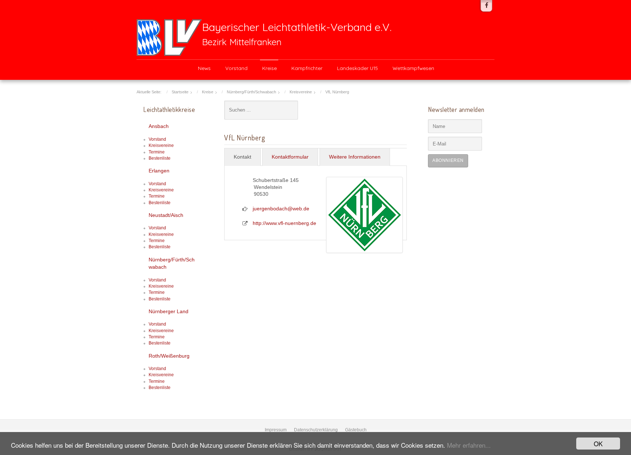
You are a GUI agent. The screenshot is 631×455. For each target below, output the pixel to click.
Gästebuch (356, 429)
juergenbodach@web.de (281, 208)
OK (598, 443)
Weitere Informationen (354, 157)
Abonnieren (448, 160)
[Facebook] (486, 6)
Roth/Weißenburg (169, 356)
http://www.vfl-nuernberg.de (284, 223)
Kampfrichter (306, 68)
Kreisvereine (161, 145)
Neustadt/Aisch (166, 215)
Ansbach (159, 126)
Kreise (269, 68)
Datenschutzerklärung (316, 429)
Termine (157, 152)
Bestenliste (160, 158)
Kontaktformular (290, 157)
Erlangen (159, 171)
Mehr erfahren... (469, 445)
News (204, 68)
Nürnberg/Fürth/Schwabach (172, 263)
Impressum (276, 429)
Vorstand (236, 68)
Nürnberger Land (168, 311)
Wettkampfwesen (413, 68)
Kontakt (242, 157)
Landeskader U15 (357, 68)
